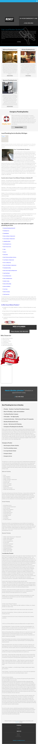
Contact (18, 728)
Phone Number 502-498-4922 (19, 331)
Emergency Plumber (19, 127)
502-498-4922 (19, 396)
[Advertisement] (19, 9)
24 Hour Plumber (18, 736)
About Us (18, 727)
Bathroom (18, 733)
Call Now (19, 41)
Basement (18, 735)
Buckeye (17, 721)
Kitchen (18, 734)
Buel (21, 721)
